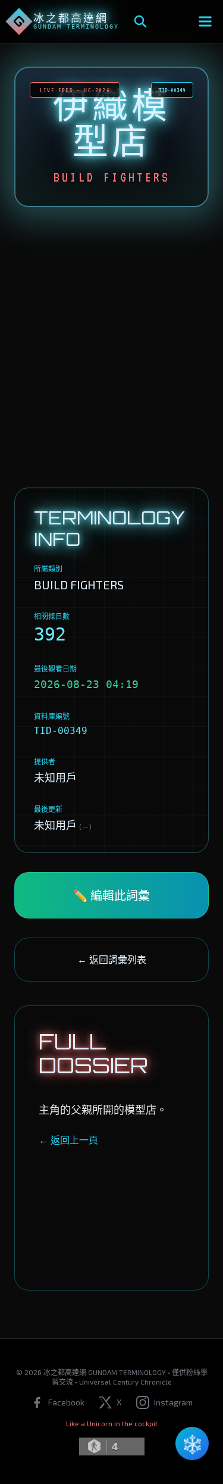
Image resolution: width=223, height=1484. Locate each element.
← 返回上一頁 (68, 1139)
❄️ (192, 1443)
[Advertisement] (111, 347)
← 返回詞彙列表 (111, 959)
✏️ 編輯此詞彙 (111, 895)
